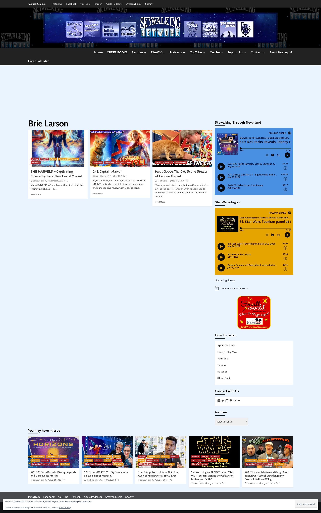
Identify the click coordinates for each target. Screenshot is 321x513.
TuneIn (221, 364)
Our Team (216, 52)
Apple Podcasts (114, 3)
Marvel (53, 159)
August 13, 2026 (268, 483)
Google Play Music (228, 351)
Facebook (71, 3)
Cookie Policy (65, 507)
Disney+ (35, 460)
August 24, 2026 (54, 480)
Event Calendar (38, 61)
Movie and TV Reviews (68, 159)
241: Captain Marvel (107, 171)
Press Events (180, 162)
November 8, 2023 (55, 181)
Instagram (57, 3)
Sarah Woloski (38, 181)
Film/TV (156, 52)
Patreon (98, 3)
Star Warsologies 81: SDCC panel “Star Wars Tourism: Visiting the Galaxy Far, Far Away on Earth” (212, 476)
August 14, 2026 (214, 483)
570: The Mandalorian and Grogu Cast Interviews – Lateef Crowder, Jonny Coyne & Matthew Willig (266, 476)
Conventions (52, 456)
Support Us (235, 52)
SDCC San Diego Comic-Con (150, 464)
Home (98, 52)
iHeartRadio (224, 378)
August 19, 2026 (107, 480)
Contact (256, 52)
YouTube (85, 3)
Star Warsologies (199, 464)
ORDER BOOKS (117, 52)
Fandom (137, 52)
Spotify (149, 3)
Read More (36, 194)
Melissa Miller (199, 483)
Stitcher (222, 371)
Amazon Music (133, 3)
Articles (35, 159)
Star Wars (65, 464)
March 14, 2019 (116, 176)
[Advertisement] (160, 90)
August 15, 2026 (161, 480)
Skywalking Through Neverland (118, 162)
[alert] (254, 288)
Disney (63, 456)
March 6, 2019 (178, 181)
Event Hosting (279, 52)
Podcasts (176, 52)
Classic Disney (38, 456)
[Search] (291, 52)
